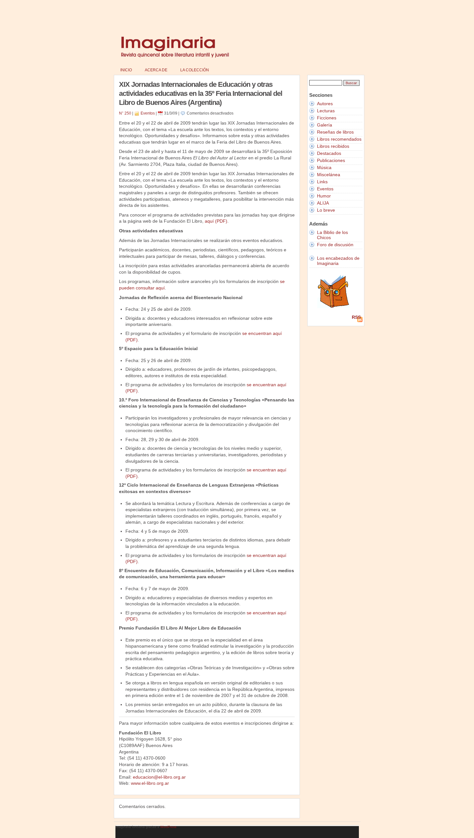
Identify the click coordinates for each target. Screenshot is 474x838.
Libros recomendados (339, 139)
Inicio (126, 70)
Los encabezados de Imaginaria (338, 261)
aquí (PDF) (216, 221)
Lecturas (326, 110)
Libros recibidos (333, 146)
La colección (194, 70)
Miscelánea (328, 174)
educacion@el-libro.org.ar (159, 777)
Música (324, 167)
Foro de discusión (335, 244)
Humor (324, 195)
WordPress (168, 827)
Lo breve (326, 210)
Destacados (329, 153)
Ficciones (326, 117)
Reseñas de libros (335, 132)
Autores (325, 103)
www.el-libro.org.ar (150, 783)
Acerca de (156, 70)
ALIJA (323, 203)
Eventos (148, 113)
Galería (324, 124)
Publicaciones (331, 160)
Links (322, 181)
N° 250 (125, 113)
